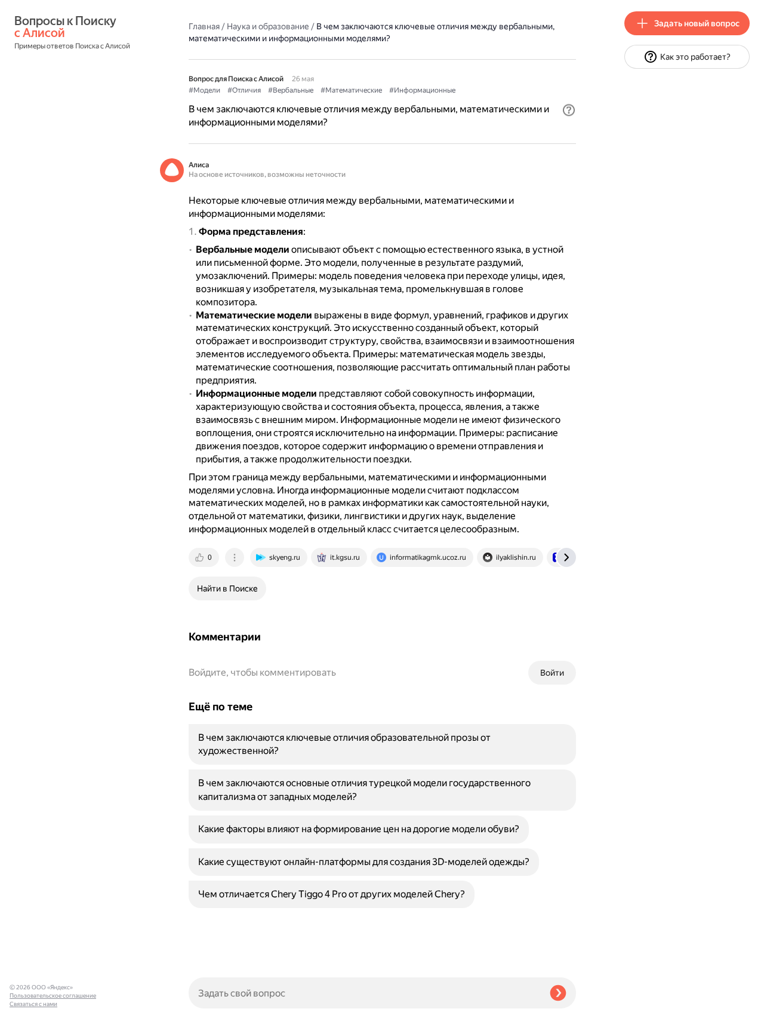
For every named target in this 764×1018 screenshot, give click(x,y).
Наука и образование (268, 26)
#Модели (204, 90)
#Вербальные (290, 90)
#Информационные (422, 90)
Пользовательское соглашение (53, 995)
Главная (204, 26)
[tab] (205, 557)
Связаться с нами (33, 1004)
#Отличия (244, 90)
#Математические (351, 90)
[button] (569, 110)
